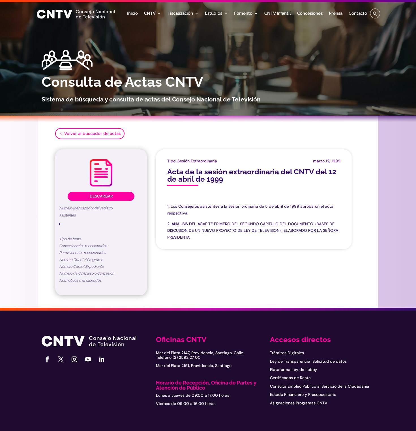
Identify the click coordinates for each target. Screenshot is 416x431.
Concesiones (310, 13)
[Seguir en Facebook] (47, 359)
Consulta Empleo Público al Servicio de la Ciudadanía (319, 386)
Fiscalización (180, 13)
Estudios (213, 13)
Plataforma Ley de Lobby (293, 369)
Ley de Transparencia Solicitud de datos (308, 361)
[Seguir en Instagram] (74, 359)
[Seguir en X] (61, 359)
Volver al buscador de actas (92, 133)
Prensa (335, 13)
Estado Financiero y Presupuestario (303, 394)
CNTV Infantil (277, 13)
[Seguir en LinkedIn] (101, 359)
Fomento (243, 13)
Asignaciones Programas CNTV (298, 402)
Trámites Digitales (287, 352)
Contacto (358, 13)
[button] (375, 13)
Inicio (132, 13)
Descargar (101, 196)
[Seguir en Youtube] (88, 359)
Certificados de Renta (290, 377)
